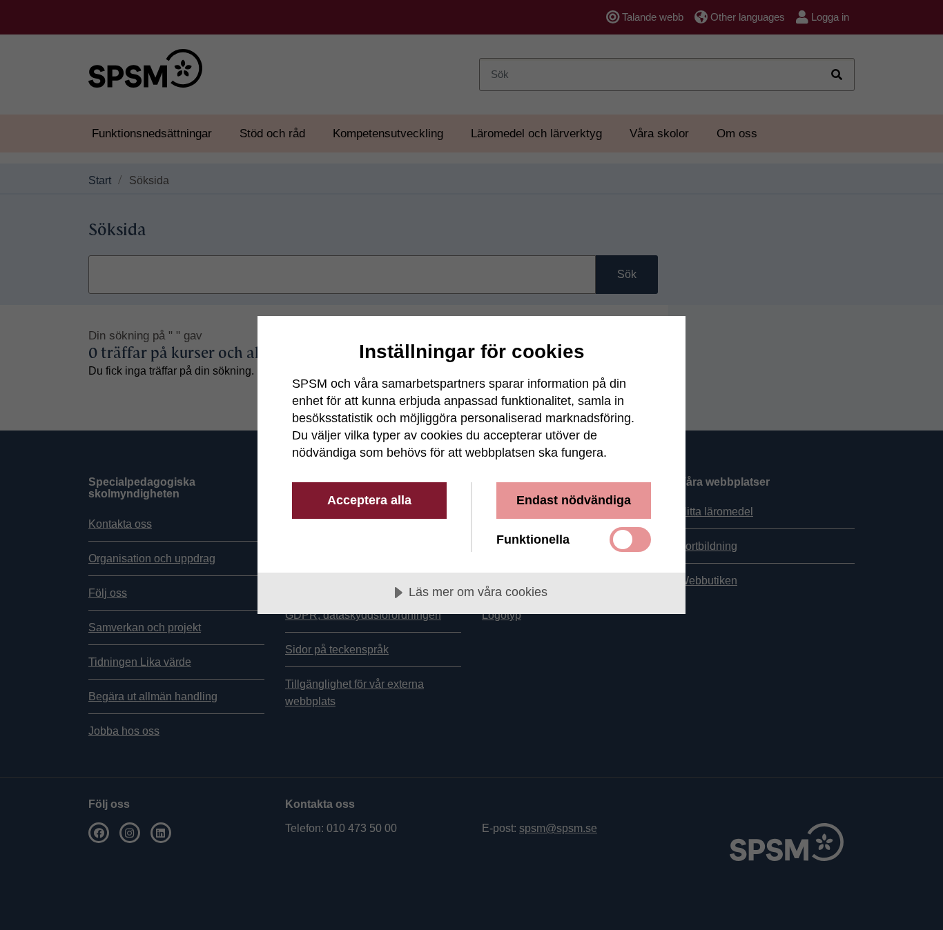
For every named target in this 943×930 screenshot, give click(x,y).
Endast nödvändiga (573, 500)
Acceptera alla (369, 500)
